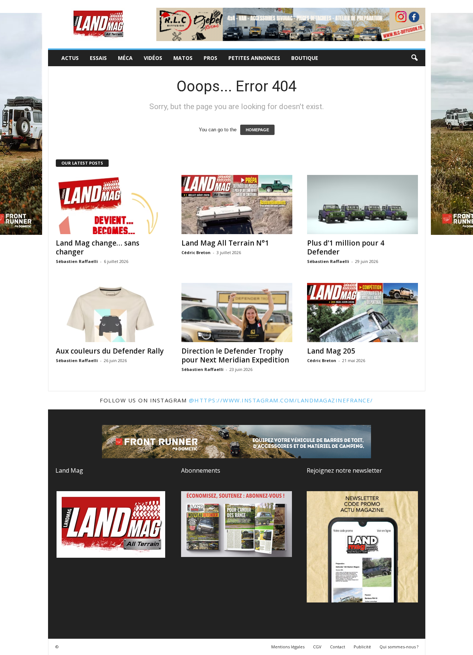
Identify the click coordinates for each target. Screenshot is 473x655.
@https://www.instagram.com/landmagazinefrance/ (281, 400)
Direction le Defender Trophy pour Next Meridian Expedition (235, 355)
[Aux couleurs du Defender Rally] (111, 312)
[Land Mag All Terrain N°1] (236, 204)
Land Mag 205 (331, 351)
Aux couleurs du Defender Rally (110, 351)
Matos (183, 57)
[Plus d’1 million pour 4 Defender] (362, 204)
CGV (317, 646)
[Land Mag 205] (362, 312)
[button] (414, 58)
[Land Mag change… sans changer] (111, 204)
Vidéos (153, 57)
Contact (337, 646)
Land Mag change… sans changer (97, 247)
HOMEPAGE (257, 130)
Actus (70, 57)
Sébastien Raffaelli (77, 261)
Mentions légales (287, 646)
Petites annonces (254, 57)
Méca (125, 57)
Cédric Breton (196, 252)
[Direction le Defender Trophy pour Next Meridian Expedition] (236, 312)
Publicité (362, 646)
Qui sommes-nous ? (399, 646)
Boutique (304, 57)
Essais (98, 57)
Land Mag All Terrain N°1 (225, 243)
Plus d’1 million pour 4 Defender (345, 247)
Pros (210, 57)
